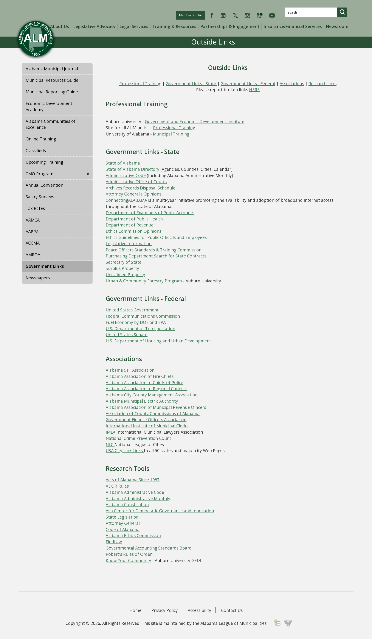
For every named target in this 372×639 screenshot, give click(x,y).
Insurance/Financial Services (293, 26)
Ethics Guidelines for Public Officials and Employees (156, 237)
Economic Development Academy (49, 106)
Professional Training (140, 83)
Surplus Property (122, 268)
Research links (322, 83)
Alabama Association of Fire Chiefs (140, 376)
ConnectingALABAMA (126, 200)
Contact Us (232, 610)
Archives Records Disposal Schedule (140, 188)
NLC (110, 444)
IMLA (111, 432)
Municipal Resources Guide (52, 80)
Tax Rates (35, 208)
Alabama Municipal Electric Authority (142, 401)
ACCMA (33, 243)
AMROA (33, 254)
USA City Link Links (125, 450)
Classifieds (36, 150)
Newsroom (337, 26)
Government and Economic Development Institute (194, 121)
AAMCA (33, 220)
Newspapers (38, 278)
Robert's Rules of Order (129, 554)
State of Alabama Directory (132, 169)
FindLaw (114, 542)
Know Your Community (128, 560)
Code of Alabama (123, 529)
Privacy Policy (164, 610)
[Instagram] (247, 15)
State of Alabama (123, 163)
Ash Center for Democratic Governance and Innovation (160, 511)
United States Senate (126, 334)
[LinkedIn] (223, 15)
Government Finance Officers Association (146, 419)
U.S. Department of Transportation (140, 328)
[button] (342, 12)
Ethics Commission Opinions (133, 231)
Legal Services (133, 26)
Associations (292, 83)
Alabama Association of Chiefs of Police (144, 382)
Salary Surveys (40, 197)
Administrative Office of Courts (136, 182)
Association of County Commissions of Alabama (153, 413)
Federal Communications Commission (143, 316)
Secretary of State (123, 262)
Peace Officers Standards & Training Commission (154, 250)
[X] (235, 15)
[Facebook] (212, 15)
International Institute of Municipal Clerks (147, 426)
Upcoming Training (44, 162)
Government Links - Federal (248, 83)
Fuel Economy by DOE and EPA (136, 322)
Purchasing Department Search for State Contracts (156, 256)
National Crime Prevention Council (140, 438)
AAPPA (32, 231)
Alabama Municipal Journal (52, 69)
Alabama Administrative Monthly (138, 498)
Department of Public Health (134, 219)
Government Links (45, 266)
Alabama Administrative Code (135, 492)
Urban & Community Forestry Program (144, 281)
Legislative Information (129, 243)
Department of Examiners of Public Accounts (150, 213)
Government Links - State (191, 83)
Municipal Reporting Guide (52, 92)
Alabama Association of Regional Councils (146, 388)
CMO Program (39, 174)
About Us (59, 26)
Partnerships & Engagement (229, 26)
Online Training (41, 139)
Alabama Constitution (127, 504)
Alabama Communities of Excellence (51, 124)
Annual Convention (44, 185)
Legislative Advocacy (94, 26)
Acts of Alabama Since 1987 (133, 480)
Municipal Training (171, 134)
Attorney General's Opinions (133, 194)
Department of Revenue (129, 225)
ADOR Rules (117, 486)
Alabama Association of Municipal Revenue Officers (156, 407)
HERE (254, 89)
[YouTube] (272, 15)
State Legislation (122, 517)
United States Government (132, 310)
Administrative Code (126, 175)
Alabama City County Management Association (152, 395)
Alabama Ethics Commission (133, 535)
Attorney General (123, 523)
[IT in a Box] (287, 624)
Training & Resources (174, 26)
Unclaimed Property (125, 274)
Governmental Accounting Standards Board (149, 548)
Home (135, 610)
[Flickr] (260, 15)
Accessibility (199, 610)
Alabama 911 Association (130, 370)
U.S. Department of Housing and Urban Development (158, 341)
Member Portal (192, 15)
